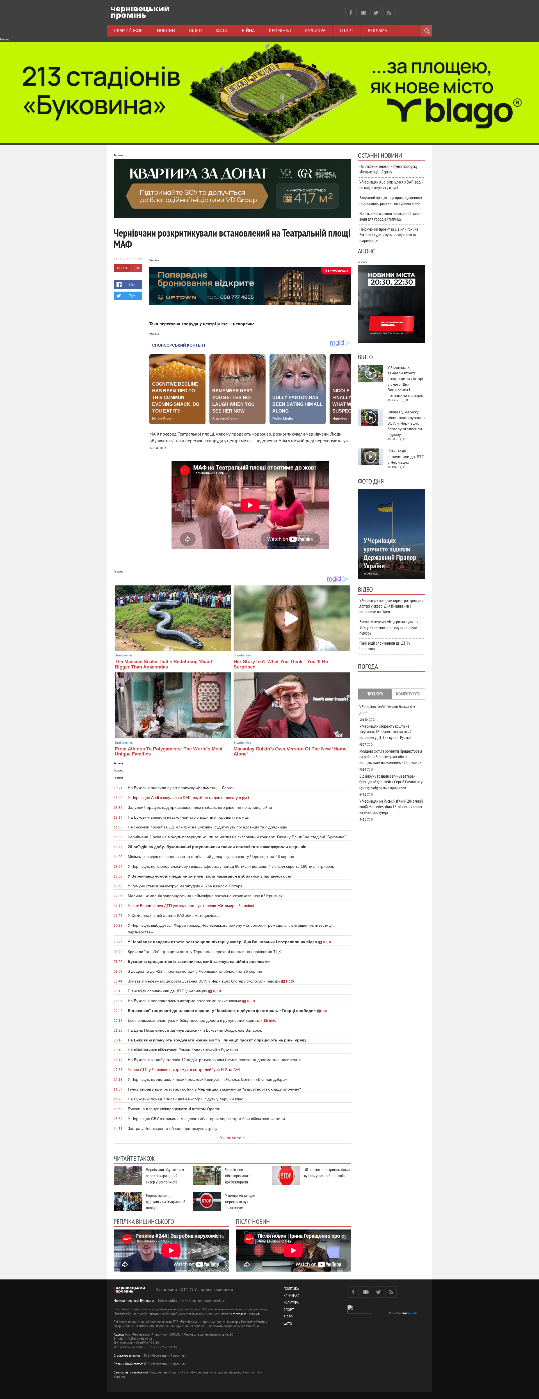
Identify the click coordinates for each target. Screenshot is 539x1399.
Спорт (346, 31)
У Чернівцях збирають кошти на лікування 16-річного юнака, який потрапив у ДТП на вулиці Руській (385, 731)
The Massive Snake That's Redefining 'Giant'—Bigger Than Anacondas (166, 664)
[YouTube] (363, 12)
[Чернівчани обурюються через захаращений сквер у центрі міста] (128, 1175)
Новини (166, 31)
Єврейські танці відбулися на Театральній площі (165, 1201)
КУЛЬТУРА (291, 1303)
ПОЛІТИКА (291, 1289)
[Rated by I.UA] (360, 1312)
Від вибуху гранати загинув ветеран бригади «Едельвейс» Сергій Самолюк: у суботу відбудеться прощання (390, 781)
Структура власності (128, 1356)
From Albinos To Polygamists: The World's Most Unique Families (169, 751)
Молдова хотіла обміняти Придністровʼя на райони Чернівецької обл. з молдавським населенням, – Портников (390, 756)
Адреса (119, 1335)
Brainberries (124, 655)
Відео (195, 31)
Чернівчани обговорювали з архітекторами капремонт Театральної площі (243, 1182)
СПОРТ (289, 1310)
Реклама (377, 31)
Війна (248, 31)
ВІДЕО (288, 1317)
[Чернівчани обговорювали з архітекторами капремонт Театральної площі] (207, 1175)
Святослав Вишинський (131, 1373)
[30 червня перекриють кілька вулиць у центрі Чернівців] (286, 1175)
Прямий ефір (128, 31)
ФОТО (288, 1324)
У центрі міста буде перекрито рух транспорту (240, 1201)
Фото (222, 31)
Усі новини (230, 1138)
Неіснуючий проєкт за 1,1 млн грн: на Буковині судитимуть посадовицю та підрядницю (388, 234)
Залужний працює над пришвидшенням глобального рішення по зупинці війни (390, 200)
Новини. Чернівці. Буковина (134, 1301)
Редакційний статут (128, 1364)
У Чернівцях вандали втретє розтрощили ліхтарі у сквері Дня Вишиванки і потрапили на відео (391, 605)
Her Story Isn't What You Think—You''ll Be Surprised (281, 664)
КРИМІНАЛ (291, 1296)
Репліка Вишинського (144, 1221)
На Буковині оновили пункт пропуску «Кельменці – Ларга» (388, 169)
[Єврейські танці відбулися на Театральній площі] (128, 1201)
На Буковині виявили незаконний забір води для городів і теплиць (390, 216)
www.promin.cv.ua (246, 1314)
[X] (376, 12)
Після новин (253, 1221)
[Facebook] (351, 12)
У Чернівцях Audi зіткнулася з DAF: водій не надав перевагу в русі (391, 184)
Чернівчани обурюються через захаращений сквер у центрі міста (165, 1176)
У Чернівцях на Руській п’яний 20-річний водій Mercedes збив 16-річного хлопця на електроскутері (391, 806)
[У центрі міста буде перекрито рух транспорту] (207, 1201)
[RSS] (388, 12)
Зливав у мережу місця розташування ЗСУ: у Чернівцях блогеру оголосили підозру (388, 627)
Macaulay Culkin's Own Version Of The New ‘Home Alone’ (290, 751)
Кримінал (280, 31)
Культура (315, 31)
